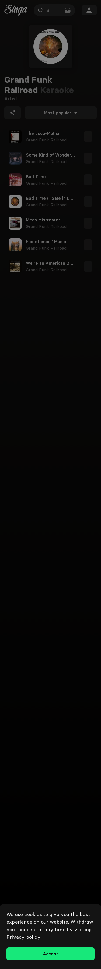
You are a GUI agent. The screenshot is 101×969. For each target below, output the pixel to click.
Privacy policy (23, 937)
